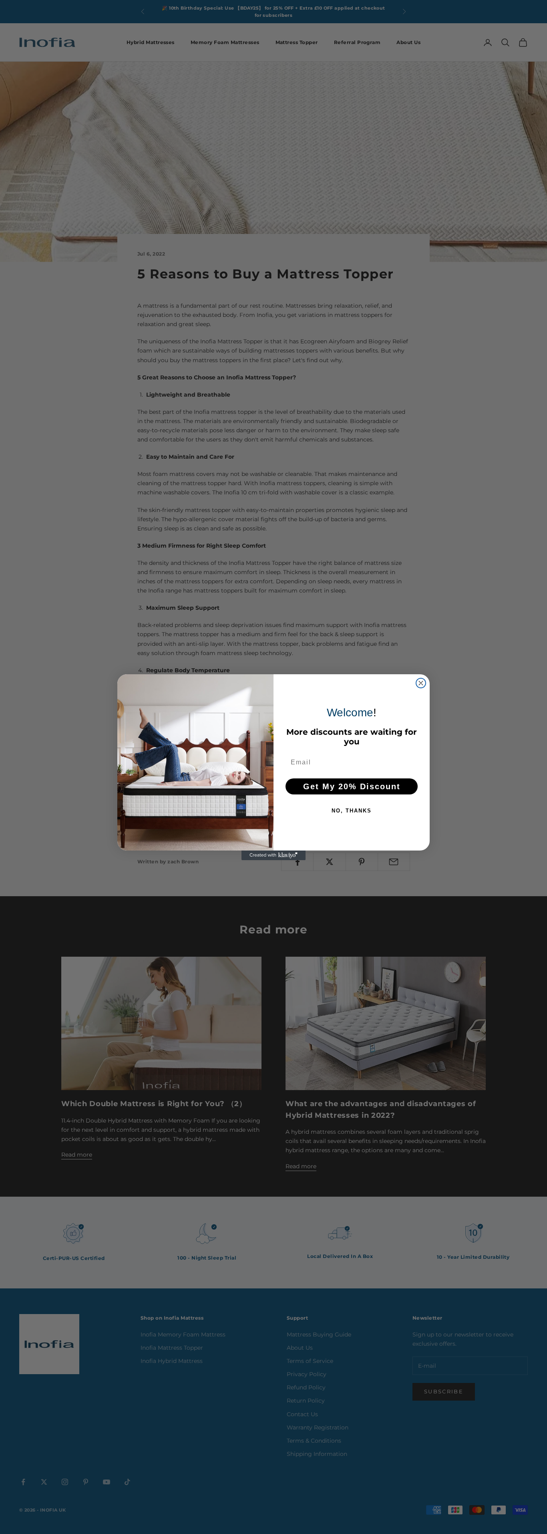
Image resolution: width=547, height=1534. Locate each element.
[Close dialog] (421, 683)
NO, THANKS (352, 810)
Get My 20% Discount (351, 786)
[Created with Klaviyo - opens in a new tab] (273, 855)
